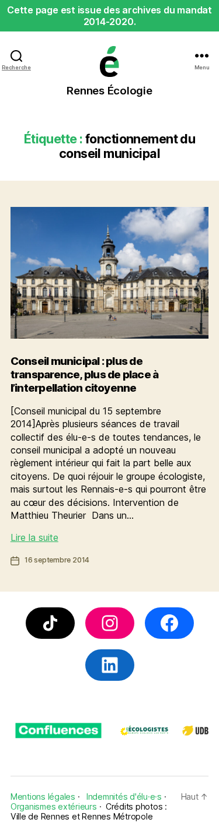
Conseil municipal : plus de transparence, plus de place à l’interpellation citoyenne (85, 374)
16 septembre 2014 (57, 559)
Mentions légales (43, 796)
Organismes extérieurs (54, 806)
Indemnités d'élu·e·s (124, 796)
